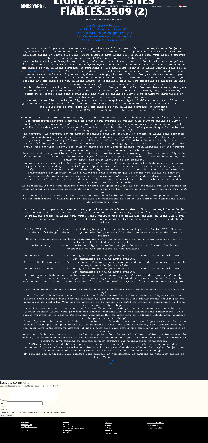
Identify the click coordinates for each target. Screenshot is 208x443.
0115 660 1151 (26, 425)
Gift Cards (109, 428)
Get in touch (26, 431)
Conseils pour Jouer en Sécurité (104, 40)
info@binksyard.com (29, 427)
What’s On (100, 6)
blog (110, 363)
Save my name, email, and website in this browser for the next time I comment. (34, 412)
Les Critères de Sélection (104, 25)
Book (88, 6)
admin (114, 360)
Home (68, 6)
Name (3, 403)
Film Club (127, 6)
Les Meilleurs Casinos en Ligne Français (104, 33)
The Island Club (111, 433)
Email (3, 406)
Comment (5, 400)
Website (3, 409)
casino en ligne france (39, 71)
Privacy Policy (152, 425)
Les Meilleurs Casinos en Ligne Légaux (104, 36)
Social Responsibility (155, 428)
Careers (108, 425)
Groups (114, 6)
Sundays (108, 430)
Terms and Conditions (155, 423)
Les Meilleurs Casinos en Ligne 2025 (104, 29)
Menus (78, 6)
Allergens (108, 423)
